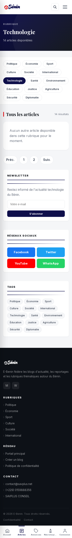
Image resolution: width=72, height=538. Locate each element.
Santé (34, 80)
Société (29, 72)
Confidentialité (12, 519)
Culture (11, 72)
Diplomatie (32, 97)
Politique (12, 63)
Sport (49, 63)
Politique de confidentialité (22, 466)
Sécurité (12, 97)
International (50, 72)
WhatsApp (51, 263)
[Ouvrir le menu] (65, 7)
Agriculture (52, 89)
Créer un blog (14, 459)
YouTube (21, 263)
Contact (28, 519)
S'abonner (36, 213)
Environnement (55, 80)
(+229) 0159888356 (18, 490)
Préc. (10, 160)
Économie (32, 63)
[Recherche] (55, 7)
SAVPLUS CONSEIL (17, 496)
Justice (32, 89)
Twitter (51, 252)
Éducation (13, 89)
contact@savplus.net (18, 484)
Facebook (21, 252)
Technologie (14, 80)
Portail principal (15, 453)
